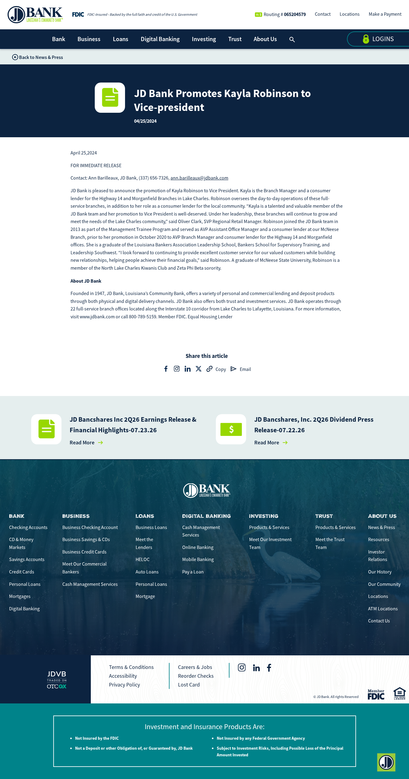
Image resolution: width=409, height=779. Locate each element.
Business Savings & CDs (86, 540)
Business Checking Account (90, 527)
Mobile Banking (198, 560)
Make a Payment (385, 14)
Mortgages (20, 596)
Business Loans (151, 527)
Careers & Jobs (195, 667)
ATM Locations (383, 609)
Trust (235, 39)
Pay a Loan (193, 572)
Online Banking (197, 547)
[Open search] (292, 39)
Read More (82, 442)
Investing (204, 39)
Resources (378, 540)
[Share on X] (199, 369)
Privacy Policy (124, 684)
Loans (120, 39)
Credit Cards (21, 572)
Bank (58, 39)
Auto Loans (147, 572)
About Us (265, 39)
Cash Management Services (90, 584)
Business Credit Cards (84, 552)
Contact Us (379, 621)
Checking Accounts (28, 527)
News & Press (381, 527)
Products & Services (269, 527)
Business (89, 39)
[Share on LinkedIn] (188, 369)
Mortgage (145, 596)
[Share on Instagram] (177, 369)
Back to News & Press (41, 57)
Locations (350, 14)
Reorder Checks (196, 676)
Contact (323, 14)
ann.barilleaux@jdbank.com (199, 178)
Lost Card (189, 684)
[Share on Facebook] (166, 369)
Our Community (384, 584)
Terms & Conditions (131, 667)
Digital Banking (160, 39)
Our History (379, 572)
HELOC (143, 560)
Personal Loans (25, 584)
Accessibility (123, 676)
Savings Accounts (27, 560)
